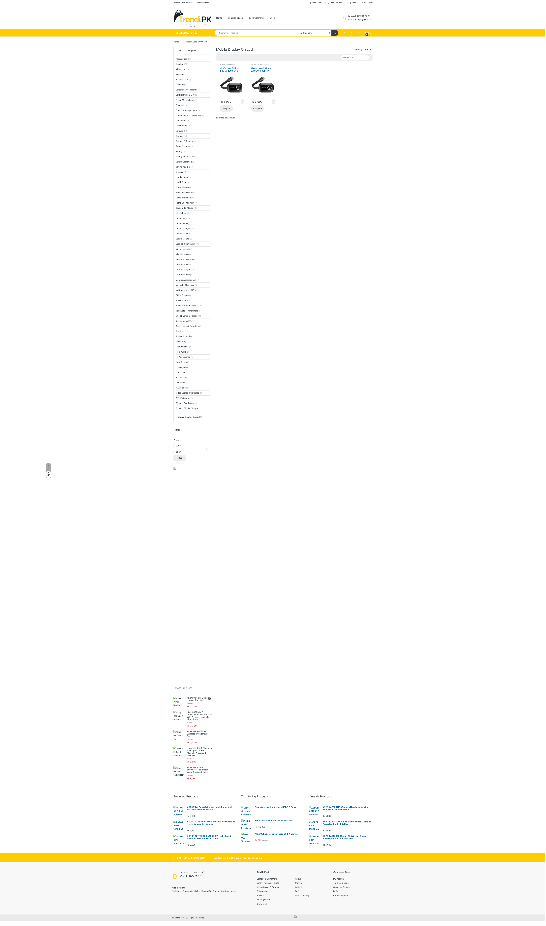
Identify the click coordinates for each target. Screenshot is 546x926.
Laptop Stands (184, 239)
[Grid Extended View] (224, 57)
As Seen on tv (183, 79)
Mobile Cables (184, 264)
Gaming (180, 151)
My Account (367, 3)
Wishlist (298, 887)
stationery (181, 341)
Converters (182, 120)
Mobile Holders (184, 274)
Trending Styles (235, 18)
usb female (182, 377)
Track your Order (341, 883)
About (298, 879)
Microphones (183, 249)
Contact (298, 883)
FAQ (297, 891)
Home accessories (186, 192)
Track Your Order (337, 3)
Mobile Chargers (185, 269)
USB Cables (182, 372)
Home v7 (261, 895)
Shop (354, 3)
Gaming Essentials (185, 162)
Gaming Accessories (186, 156)
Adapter (181, 64)
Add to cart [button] (242, 101)
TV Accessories (184, 357)
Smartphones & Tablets (188, 326)
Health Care (183, 182)
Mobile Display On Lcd (229, 64)
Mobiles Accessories (187, 280)
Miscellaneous (184, 254)
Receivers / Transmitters (188, 311)
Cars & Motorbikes (186, 100)
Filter (179, 458)
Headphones (183, 177)
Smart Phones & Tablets (188, 316)
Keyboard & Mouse (186, 208)
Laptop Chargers (185, 228)
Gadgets (181, 136)
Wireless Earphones (186, 403)
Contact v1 (262, 904)
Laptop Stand (183, 233)
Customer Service (341, 887)
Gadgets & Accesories (187, 141)
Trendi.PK (179, 917)
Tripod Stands (183, 346)
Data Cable (183, 125)
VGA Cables (182, 388)
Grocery (181, 172)
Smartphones (184, 321)
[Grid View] (220, 57)
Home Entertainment (186, 203)
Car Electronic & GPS (186, 95)
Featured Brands (256, 18)
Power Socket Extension (189, 305)
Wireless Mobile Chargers (189, 408)
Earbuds (181, 131)
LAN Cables (182, 213)
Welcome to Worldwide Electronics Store (191, 3)
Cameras (181, 84)
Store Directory (302, 895)
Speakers (182, 331)
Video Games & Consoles (189, 393)
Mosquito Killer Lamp (186, 285)
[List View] (228, 57)
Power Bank (183, 300)
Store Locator (317, 3)
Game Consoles (184, 146)
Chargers (181, 105)
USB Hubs (182, 382)
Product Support (341, 895)
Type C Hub (183, 362)
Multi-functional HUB (186, 290)
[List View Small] (232, 57)
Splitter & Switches (185, 336)
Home (219, 18)
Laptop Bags (183, 218)
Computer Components (188, 110)
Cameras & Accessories (188, 89)
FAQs (335, 891)
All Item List (183, 69)
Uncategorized (184, 367)
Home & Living (183, 187)
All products (183, 74)
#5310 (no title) (264, 899)
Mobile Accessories (186, 259)
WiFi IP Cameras (184, 398)
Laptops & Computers (187, 244)
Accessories (183, 59)
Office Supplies (184, 295)
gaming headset (184, 167)
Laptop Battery (184, 223)
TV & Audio (182, 352)
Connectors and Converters (190, 115)
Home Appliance (185, 197)
